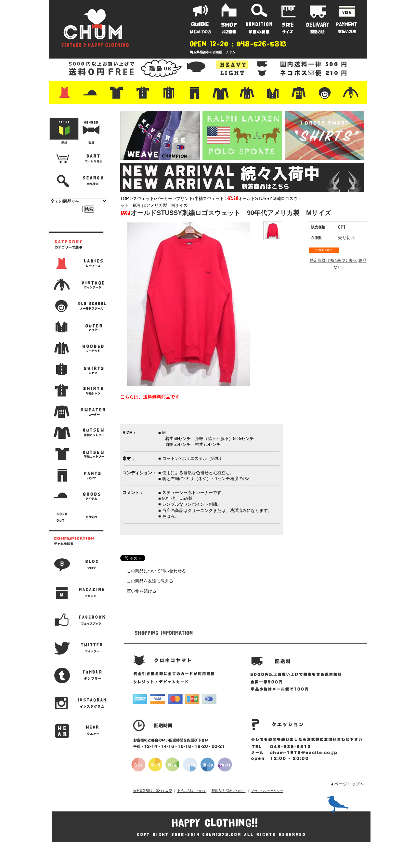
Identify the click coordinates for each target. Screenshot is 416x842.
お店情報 (229, 18)
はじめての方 (200, 18)
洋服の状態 (259, 18)
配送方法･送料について (229, 791)
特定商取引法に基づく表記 (152, 791)
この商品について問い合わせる (156, 570)
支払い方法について (191, 791)
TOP (124, 198)
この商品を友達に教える (150, 581)
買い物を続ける (141, 591)
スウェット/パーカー (152, 198)
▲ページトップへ (347, 784)
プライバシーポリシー (267, 791)
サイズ (288, 18)
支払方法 (346, 18)
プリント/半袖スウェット (200, 198)
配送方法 (317, 18)
